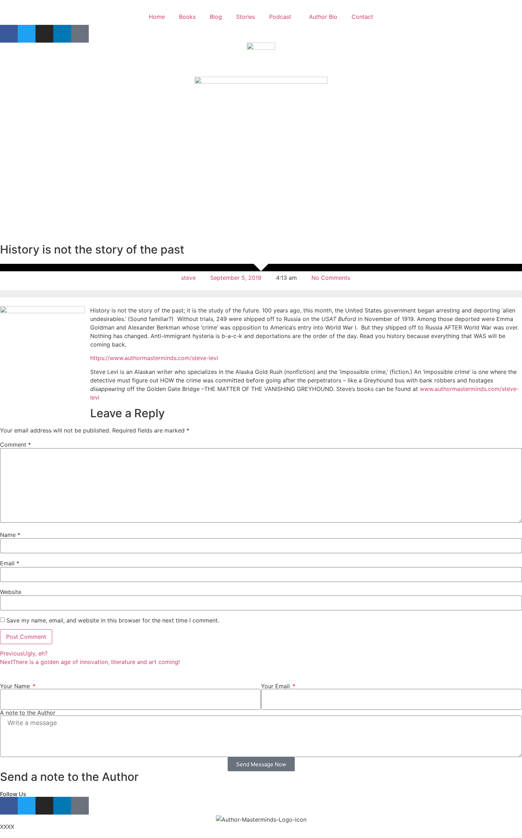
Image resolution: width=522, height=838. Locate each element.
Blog (216, 16)
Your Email (276, 686)
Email (9, 563)
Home (157, 16)
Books (187, 16)
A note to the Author (27, 712)
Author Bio (323, 16)
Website (10, 592)
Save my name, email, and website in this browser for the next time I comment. (112, 620)
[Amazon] (80, 34)
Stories (245, 16)
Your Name (16, 686)
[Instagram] (44, 34)
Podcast (280, 16)
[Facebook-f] (9, 34)
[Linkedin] (62, 34)
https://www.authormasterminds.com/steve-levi (154, 357)
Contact (362, 16)
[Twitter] (27, 34)
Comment (15, 444)
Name (10, 535)
